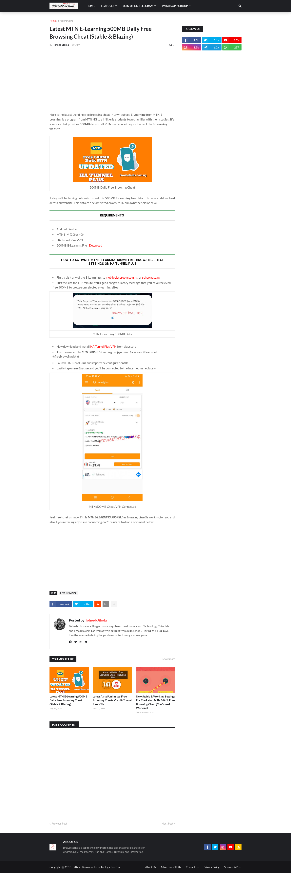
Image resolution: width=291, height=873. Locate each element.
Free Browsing (65, 20)
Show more (169, 658)
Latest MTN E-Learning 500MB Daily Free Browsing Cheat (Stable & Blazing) (68, 700)
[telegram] (86, 642)
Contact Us (192, 867)
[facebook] (70, 642)
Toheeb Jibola (96, 620)
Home (52, 20)
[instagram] (81, 642)
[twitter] (75, 642)
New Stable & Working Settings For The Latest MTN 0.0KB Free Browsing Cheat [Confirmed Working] (155, 702)
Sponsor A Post (233, 867)
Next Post (167, 823)
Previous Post (59, 823)
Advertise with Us (171, 867)
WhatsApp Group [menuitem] (175, 6)
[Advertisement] (112, 79)
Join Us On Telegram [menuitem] (138, 6)
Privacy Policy (211, 867)
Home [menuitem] (91, 6)
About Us (150, 867)
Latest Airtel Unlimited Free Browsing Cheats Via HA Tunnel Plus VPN (112, 700)
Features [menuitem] (107, 6)
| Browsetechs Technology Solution (100, 867)
